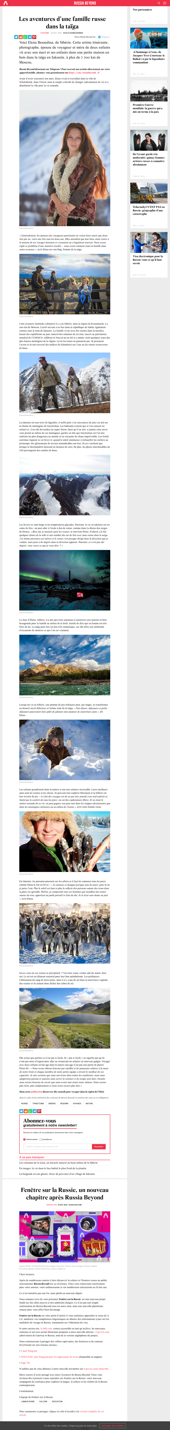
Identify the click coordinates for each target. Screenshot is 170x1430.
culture (43, 1401)
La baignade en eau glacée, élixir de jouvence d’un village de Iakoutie (57, 1174)
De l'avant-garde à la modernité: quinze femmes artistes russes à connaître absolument (149, 159)
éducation (57, 1401)
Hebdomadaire (32, 1139)
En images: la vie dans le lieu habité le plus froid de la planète (52, 1168)
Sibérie (52, 1103)
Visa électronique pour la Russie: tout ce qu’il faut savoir (148, 260)
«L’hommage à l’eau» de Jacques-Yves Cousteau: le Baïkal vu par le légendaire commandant (149, 57)
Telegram (105, 37)
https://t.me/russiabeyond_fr (84, 73)
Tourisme (44, 33)
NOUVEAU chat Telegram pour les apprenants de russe (49, 1357)
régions (64, 1103)
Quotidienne (47, 1139)
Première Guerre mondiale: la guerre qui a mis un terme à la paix (147, 108)
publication (36, 1092)
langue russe (28, 1401)
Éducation (52, 1205)
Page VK (25, 1363)
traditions (38, 1103)
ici (77, 1425)
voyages (77, 1103)
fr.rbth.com (46, 1328)
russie (24, 1103)
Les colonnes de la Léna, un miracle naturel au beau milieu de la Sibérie (58, 1163)
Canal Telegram (29, 1351)
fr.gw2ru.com (102, 1332)
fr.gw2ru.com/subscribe (96, 1369)
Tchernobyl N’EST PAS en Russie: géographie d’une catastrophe (149, 211)
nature (89, 1103)
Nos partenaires (142, 9)
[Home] (5, 3)
